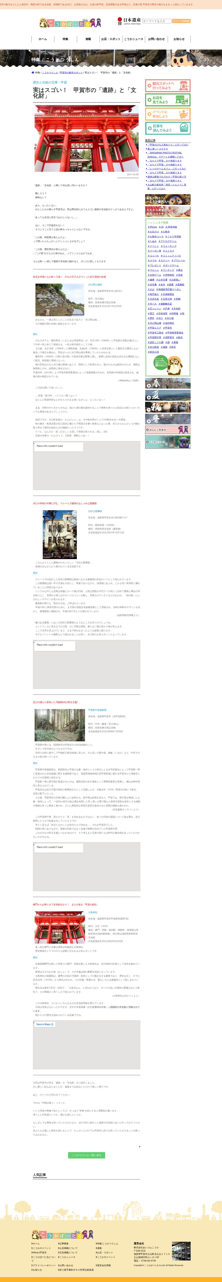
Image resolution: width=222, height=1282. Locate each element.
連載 (88, 39)
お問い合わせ (156, 39)
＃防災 (172, 347)
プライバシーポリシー (44, 1265)
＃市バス (152, 304)
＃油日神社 (168, 323)
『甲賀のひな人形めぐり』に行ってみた (168, 144)
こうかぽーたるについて (43, 1259)
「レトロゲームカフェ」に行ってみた (166, 168)
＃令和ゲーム (154, 275)
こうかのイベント (42, 1248)
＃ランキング (167, 270)
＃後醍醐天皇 (165, 304)
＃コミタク (168, 251)
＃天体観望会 (167, 294)
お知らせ (179, 39)
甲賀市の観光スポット (71, 72)
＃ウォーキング (168, 246)
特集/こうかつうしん (107, 1243)
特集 (65, 39)
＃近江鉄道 (153, 347)
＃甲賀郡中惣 (154, 337)
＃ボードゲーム (171, 265)
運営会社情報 (104, 1265)
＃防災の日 (153, 352)
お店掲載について (68, 1248)
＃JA (161, 227)
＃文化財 (175, 308)
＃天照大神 (166, 299)
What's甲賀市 (40, 1252)
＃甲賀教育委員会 (174, 332)
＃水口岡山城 (154, 323)
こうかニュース (133, 39)
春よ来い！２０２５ (157, 149)
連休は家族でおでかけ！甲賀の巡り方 (166, 176)
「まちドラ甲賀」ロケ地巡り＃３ (164, 164)
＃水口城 (169, 318)
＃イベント (153, 246)
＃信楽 (179, 275)
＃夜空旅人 (153, 294)
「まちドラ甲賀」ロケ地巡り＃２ (164, 172)
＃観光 (179, 337)
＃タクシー (164, 260)
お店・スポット (111, 39)
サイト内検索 (181, 21)
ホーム (43, 39)
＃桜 (182, 313)
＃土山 (151, 289)
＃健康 (151, 279)
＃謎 (167, 342)
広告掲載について (68, 1252)
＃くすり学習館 (173, 236)
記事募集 (64, 1243)
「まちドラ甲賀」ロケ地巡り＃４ (164, 160)
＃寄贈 (177, 299)
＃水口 (159, 318)
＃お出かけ (153, 231)
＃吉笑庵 (152, 284)
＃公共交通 (161, 279)
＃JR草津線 (171, 227)
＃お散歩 (165, 231)
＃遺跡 (164, 347)
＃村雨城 (173, 313)
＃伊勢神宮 (168, 275)
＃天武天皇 (153, 299)
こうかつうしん (50, 72)
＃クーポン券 (154, 251)
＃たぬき (152, 241)
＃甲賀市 (167, 327)
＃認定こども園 (155, 342)
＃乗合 (179, 270)
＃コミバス (153, 255)
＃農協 (174, 342)
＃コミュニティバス (171, 255)
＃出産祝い (174, 279)
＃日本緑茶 (161, 313)
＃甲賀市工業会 (155, 332)
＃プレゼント (154, 265)
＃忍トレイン (154, 308)
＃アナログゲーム (167, 241)
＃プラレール (178, 260)
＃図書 (170, 284)
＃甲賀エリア (154, 327)
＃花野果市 (168, 337)
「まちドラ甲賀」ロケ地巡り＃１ (164, 180)
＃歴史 (151, 318)
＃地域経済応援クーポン (168, 289)
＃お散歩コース (155, 236)
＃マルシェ (153, 270)
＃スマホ (152, 260)
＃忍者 (166, 308)
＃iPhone (152, 227)
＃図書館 (179, 284)
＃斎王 (151, 313)
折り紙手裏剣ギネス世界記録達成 (76, 1270)
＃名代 (161, 284)
